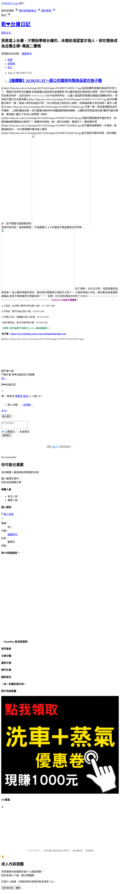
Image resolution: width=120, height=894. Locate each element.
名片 (10, 67)
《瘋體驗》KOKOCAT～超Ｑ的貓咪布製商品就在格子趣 (55, 81)
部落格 (11, 63)
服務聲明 (90, 850)
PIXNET (36, 850)
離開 (18, 888)
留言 (25, 396)
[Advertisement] (16, 827)
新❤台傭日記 (15, 24)
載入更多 (6, 416)
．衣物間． (27, 405)
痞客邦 (18, 396)
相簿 (10, 60)
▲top (4, 410)
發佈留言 (6, 435)
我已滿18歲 (7, 888)
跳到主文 (6, 32)
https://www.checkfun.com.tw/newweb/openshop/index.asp (38, 334)
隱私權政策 (77, 850)
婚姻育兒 (27, 53)
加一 (3, 378)
